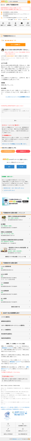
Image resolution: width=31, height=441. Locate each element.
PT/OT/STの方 (8, 151)
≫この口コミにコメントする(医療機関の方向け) (18, 96)
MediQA (8, 431)
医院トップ (3, 25)
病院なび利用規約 (8, 434)
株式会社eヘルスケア (7, 348)
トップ (8, 425)
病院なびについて (22, 431)
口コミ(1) (22, 25)
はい (9, 166)
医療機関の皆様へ (22, 425)
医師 (15, 25)
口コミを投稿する (15, 44)
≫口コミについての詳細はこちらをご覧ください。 (15, 143)
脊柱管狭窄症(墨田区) (6, 334)
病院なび (4, 1)
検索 (29, 439)
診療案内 (9, 25)
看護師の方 (23, 151)
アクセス (28, 25)
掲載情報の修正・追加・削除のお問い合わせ (13, 188)
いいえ (21, 166)
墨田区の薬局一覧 (15, 306)
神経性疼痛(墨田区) (6, 338)
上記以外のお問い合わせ (9, 190)
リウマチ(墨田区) (5, 317)
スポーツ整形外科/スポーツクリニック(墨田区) (13, 325)
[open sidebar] (29, 2)
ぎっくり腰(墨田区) (6, 329)
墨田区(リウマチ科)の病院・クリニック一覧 (15, 256)
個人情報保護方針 (22, 434)
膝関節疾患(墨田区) (6, 321)
